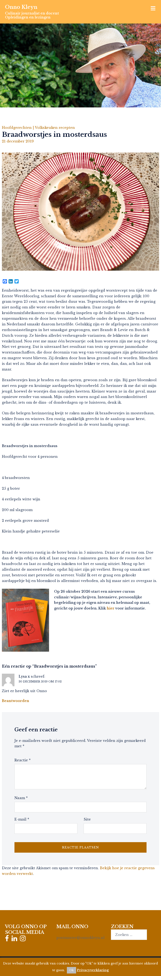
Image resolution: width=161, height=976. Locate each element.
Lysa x (24, 676)
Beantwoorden (15, 701)
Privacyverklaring (93, 970)
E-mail (21, 819)
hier (110, 608)
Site (87, 819)
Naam (21, 798)
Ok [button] (71, 970)
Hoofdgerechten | (18, 127)
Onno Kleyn (21, 7)
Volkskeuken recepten (55, 127)
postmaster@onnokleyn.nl (80, 938)
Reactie (22, 760)
